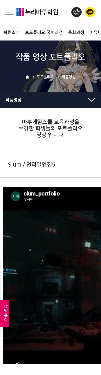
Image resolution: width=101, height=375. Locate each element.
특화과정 (74, 32)
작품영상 (13, 99)
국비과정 (53, 32)
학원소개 (10, 32)
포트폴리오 (31, 32)
